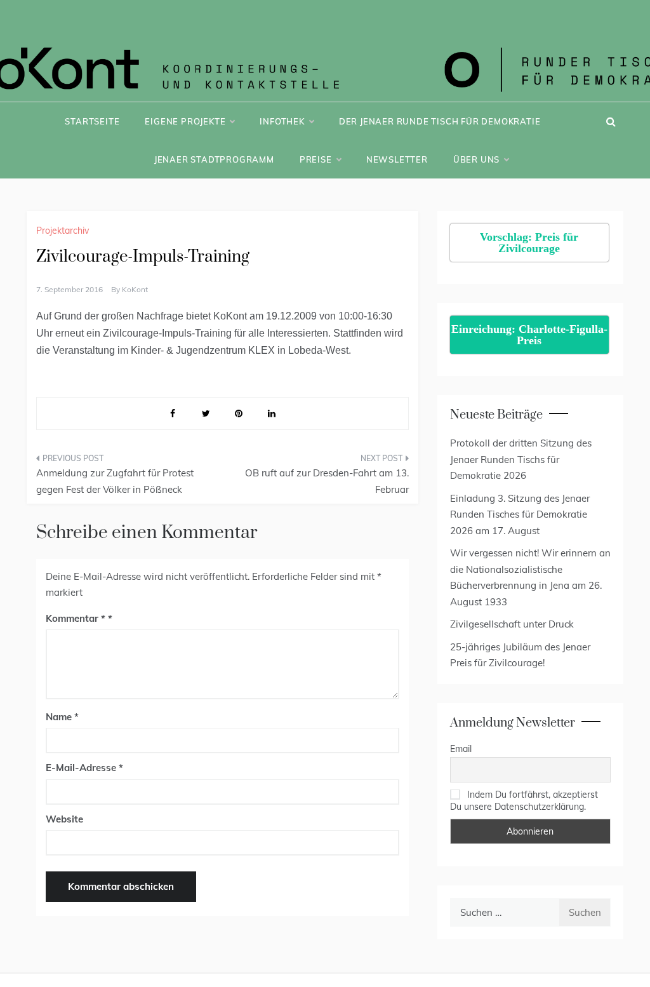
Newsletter (397, 159)
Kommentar (75, 618)
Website (64, 819)
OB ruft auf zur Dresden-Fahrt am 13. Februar (326, 481)
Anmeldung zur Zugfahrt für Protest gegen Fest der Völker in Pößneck (115, 481)
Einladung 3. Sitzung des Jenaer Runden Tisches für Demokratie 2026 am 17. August (520, 514)
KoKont (135, 289)
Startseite (92, 121)
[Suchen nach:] (504, 912)
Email (461, 749)
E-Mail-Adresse (84, 768)
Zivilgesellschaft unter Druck (512, 624)
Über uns (476, 159)
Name (62, 717)
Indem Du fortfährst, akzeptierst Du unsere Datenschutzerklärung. (524, 800)
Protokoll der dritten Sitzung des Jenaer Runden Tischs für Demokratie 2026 (521, 459)
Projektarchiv (62, 230)
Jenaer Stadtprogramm (214, 159)
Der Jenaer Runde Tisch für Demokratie (440, 121)
